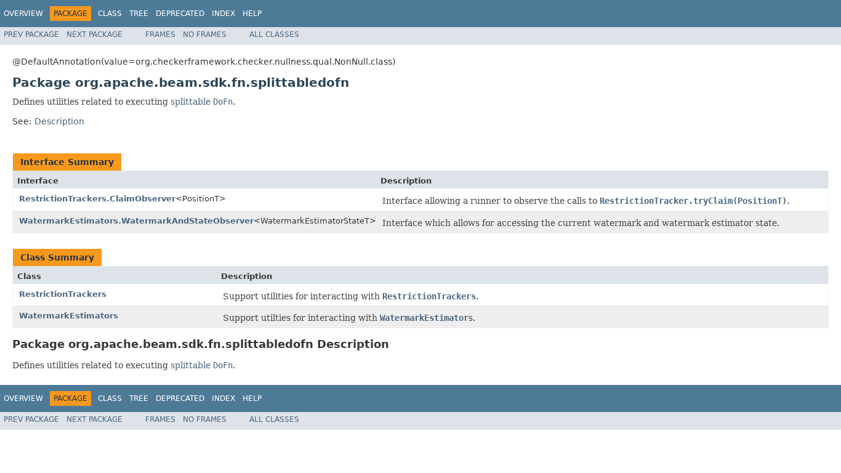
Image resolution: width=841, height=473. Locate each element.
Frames (160, 34)
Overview (23, 13)
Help (252, 13)
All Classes (274, 34)
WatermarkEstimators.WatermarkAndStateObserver (136, 220)
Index (223, 13)
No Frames (205, 34)
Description (59, 121)
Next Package (94, 34)
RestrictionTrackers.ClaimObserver (97, 198)
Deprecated (180, 13)
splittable (191, 102)
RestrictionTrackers (63, 294)
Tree (138, 13)
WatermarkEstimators (68, 315)
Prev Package (31, 34)
